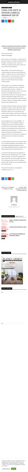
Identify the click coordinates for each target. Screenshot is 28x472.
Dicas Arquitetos (8, 5)
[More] (16, 21)
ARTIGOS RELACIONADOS (8, 216)
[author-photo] (14, 202)
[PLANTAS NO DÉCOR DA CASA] (5, 231)
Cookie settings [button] (6, 468)
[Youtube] (15, 210)
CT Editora (5, 17)
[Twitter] (6, 21)
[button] (2, 2)
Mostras (15, 5)
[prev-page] (2, 241)
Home (2, 5)
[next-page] (5, 241)
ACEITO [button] (13, 468)
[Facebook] (2, 21)
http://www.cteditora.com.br (14, 206)
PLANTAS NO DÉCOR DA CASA (17, 227)
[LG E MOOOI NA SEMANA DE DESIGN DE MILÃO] (5, 236)
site (12, 169)
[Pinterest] (9, 21)
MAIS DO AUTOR (19, 216)
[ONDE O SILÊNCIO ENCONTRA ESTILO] (5, 225)
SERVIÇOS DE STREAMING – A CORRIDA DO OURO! (7, 188)
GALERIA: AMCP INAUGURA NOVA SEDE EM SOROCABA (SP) (21, 189)
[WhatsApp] (12, 21)
